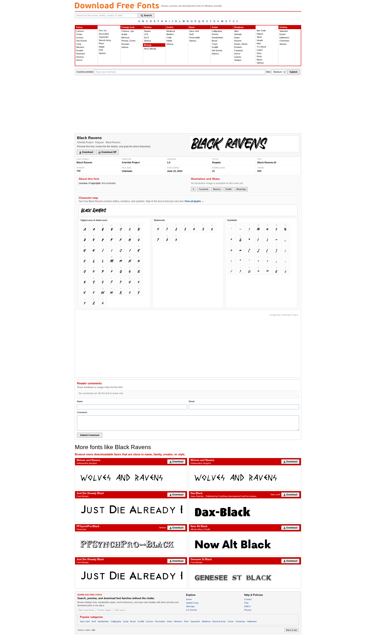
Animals (238, 34)
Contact (248, 599)
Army (259, 56)
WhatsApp (241, 189)
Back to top (291, 630)
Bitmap (147, 45)
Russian (125, 44)
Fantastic (238, 50)
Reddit (228, 189)
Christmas (284, 41)
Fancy (79, 27)
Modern (170, 34)
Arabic (124, 34)
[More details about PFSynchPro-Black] (131, 543)
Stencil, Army (105, 40)
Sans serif (194, 31)
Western (80, 47)
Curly (78, 44)
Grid (101, 50)
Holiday (283, 27)
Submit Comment (89, 435)
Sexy (259, 53)
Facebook (203, 189)
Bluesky (217, 189)
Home (189, 599)
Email (191, 401)
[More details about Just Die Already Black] (131, 510)
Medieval (170, 31)
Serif (191, 34)
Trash (214, 44)
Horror (79, 60)
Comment (82, 412)
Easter (282, 34)
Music (259, 59)
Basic (192, 27)
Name (80, 401)
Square (147, 31)
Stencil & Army (219, 621)
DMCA (247, 606)
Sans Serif (85, 621)
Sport (259, 37)
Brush (214, 41)
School (215, 34)
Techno (148, 27)
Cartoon (80, 31)
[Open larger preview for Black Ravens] (244, 144)
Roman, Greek (128, 41)
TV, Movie (261, 47)
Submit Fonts (192, 603)
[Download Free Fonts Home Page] (117, 5)
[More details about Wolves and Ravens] (131, 477)
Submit (293, 72)
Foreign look (128, 27)
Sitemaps (190, 606)
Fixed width (194, 37)
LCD (146, 34)
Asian (237, 37)
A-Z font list (191, 610)
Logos (260, 50)
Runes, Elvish (240, 44)
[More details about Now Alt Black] (245, 543)
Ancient (237, 41)
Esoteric (238, 47)
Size (268, 72)
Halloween (284, 37)
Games (237, 57)
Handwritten (217, 37)
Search (148, 15)
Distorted (80, 53)
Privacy (247, 610)
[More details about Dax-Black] (245, 510)
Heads (260, 40)
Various (102, 53)
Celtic (169, 37)
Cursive (149, 621)
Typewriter (104, 37)
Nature (260, 34)
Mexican (125, 37)
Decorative (104, 34)
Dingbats (239, 27)
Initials (102, 47)
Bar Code (261, 30)
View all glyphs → (194, 201)
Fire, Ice (103, 30)
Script (215, 27)
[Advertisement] (188, 104)
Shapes (237, 60)
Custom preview (85, 72)
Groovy (79, 37)
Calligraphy (217, 31)
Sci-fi (146, 37)
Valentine (283, 31)
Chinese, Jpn (127, 31)
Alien (236, 31)
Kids (259, 43)
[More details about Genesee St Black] (245, 576)
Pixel (186, 621)
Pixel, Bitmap (150, 49)
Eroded (79, 50)
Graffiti (215, 47)
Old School (81, 41)
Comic (79, 34)
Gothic (170, 27)
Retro (101, 43)
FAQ (246, 603)
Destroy (80, 57)
